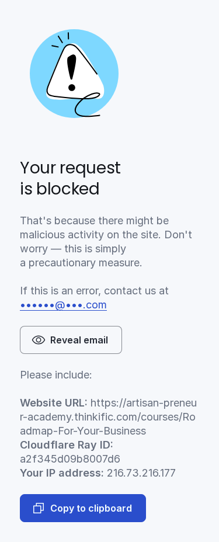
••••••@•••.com (63, 304)
